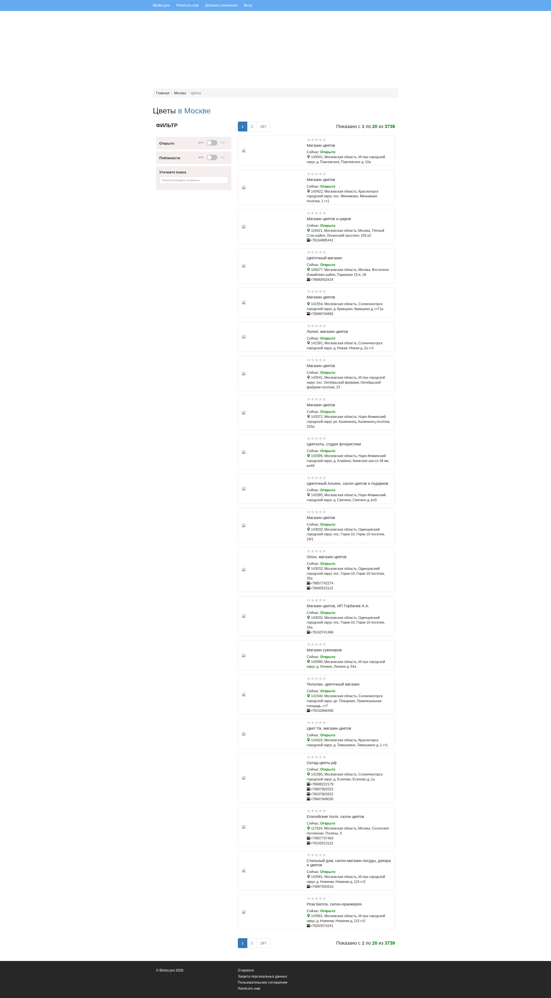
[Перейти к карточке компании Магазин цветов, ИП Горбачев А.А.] (271, 616)
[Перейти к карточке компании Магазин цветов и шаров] (271, 226)
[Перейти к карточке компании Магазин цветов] (271, 150)
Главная (162, 93)
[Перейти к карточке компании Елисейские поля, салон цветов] (271, 827)
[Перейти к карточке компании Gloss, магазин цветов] (271, 569)
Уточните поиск (172, 172)
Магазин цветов (321, 145)
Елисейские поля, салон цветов (335, 816)
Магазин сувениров (324, 650)
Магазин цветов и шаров (329, 219)
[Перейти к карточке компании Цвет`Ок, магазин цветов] (271, 733)
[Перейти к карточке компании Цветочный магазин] (271, 265)
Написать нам (187, 5)
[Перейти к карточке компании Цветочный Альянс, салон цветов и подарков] (271, 488)
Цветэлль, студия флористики (334, 444)
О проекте (246, 970)
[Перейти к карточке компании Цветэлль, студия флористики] (271, 452)
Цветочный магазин (324, 258)
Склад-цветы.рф (322, 763)
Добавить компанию (221, 5)
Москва (180, 93)
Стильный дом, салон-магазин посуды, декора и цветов (349, 863)
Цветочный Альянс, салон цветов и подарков (347, 483)
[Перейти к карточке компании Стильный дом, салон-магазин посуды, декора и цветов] (271, 870)
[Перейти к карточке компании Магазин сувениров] (271, 655)
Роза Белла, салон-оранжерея (334, 904)
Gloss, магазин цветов (327, 557)
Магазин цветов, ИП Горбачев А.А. (338, 606)
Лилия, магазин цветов (327, 331)
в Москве (194, 110)
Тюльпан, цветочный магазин (333, 684)
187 (263, 126)
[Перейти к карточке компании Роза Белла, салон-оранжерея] (271, 912)
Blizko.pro (161, 5)
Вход (248, 5)
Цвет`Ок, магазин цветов (329, 728)
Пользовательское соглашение (263, 982)
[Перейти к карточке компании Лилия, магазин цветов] (271, 336)
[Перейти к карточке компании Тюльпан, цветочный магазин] (271, 694)
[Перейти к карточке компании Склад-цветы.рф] (271, 778)
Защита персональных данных (262, 976)
